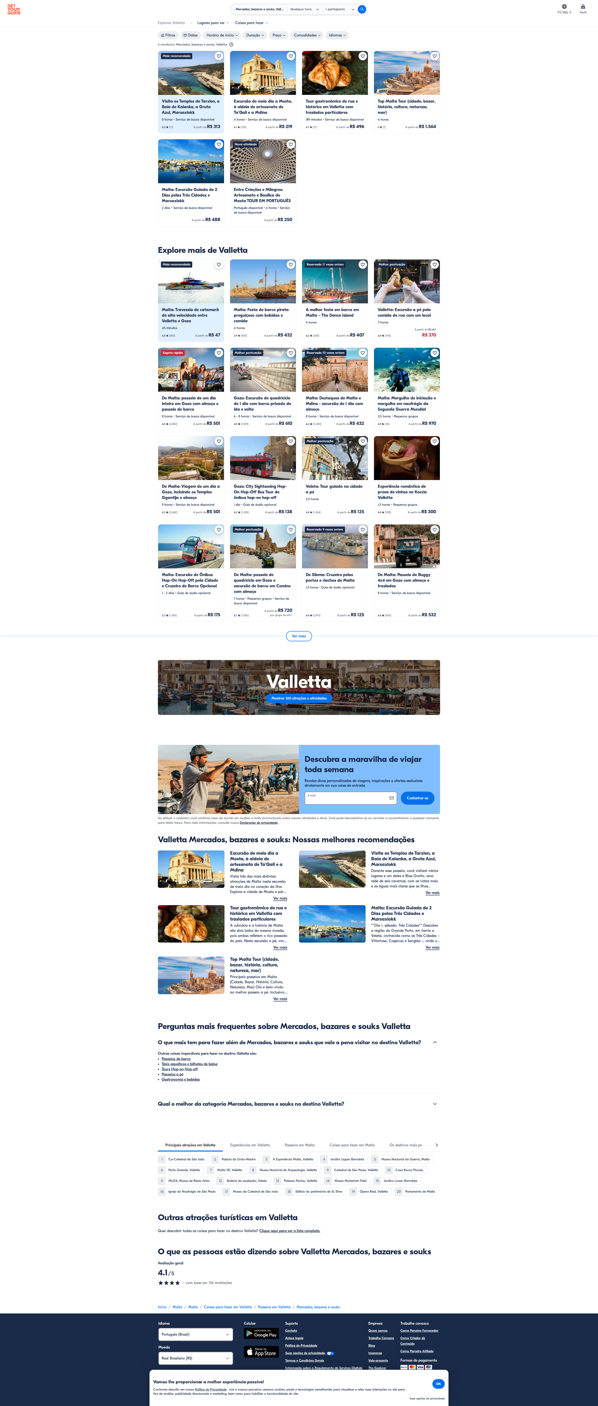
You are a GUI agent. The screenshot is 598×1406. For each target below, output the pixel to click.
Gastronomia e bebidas (181, 1079)
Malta (177, 1307)
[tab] (190, 1145)
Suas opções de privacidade (305, 1353)
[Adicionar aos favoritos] (219, 56)
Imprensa (375, 1353)
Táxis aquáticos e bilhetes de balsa (189, 1064)
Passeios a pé (172, 1074)
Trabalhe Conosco (381, 1338)
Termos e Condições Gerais (304, 1361)
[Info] (231, 44)
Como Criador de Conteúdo (412, 1341)
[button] (191, 92)
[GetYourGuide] (14, 9)
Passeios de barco (176, 1059)
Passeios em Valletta (274, 1307)
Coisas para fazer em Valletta (228, 1307)
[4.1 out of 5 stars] (172, 1283)
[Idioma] (564, 6)
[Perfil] (583, 6)
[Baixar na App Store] (261, 1352)
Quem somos (378, 1331)
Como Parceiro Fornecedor (419, 1331)
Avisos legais (294, 1338)
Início (162, 1307)
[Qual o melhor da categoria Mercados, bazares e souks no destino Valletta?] (435, 1104)
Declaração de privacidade (259, 823)
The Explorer (377, 1368)
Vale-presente (378, 1361)
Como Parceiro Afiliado (417, 1351)
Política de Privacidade (301, 1346)
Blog (371, 1346)
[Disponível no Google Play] (261, 1334)
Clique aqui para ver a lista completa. (289, 1231)
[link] (191, 92)
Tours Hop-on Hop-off (180, 1069)
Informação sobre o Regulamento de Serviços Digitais (323, 1368)
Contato (291, 1331)
